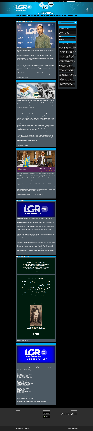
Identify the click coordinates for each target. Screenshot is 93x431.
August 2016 (61, 80)
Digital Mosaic (76, 428)
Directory (52, 15)
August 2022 (70, 55)
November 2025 (71, 43)
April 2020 (70, 64)
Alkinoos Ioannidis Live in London (64, 28)
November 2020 (61, 62)
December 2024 (65, 46)
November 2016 (61, 79)
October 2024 (61, 47)
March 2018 (67, 73)
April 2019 (63, 69)
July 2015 (65, 84)
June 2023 (60, 52)
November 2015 (66, 83)
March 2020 (61, 65)
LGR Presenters (23, 15)
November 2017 (71, 74)
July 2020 (60, 64)
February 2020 (65, 65)
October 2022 (66, 55)
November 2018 (71, 70)
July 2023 (74, 51)
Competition (59, 15)
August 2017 (70, 75)
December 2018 (65, 70)
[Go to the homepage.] (26, 7)
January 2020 (70, 65)
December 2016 (70, 78)
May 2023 (64, 52)
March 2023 (71, 52)
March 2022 (71, 56)
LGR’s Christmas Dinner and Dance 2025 (65, 31)
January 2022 (66, 57)
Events (38, 15)
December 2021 (70, 57)
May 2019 (60, 69)
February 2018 (72, 73)
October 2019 (71, 66)
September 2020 (66, 62)
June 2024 (60, 48)
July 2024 (74, 47)
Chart (47, 15)
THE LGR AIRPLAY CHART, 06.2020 (22, 344)
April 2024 (67, 48)
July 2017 (74, 75)
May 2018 (60, 73)
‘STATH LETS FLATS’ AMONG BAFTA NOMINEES (24, 21)
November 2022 (61, 55)
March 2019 (67, 69)
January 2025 (61, 46)
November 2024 (71, 46)
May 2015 (72, 84)
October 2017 (61, 75)
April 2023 (67, 52)
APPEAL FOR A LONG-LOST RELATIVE (22, 256)
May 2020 (67, 64)
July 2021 (64, 60)
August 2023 (70, 51)
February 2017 (61, 78)
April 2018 (63, 73)
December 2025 (65, 43)
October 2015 (71, 83)
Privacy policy (72, 1)
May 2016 (71, 80)
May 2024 (64, 48)
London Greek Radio (25, 77)
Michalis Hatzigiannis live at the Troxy (64, 33)
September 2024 (65, 47)
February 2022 (61, 57)
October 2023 (61, 51)
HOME (17, 15)
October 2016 (66, 79)
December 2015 (61, 83)
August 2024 (70, 47)
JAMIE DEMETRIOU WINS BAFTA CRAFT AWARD (24, 148)
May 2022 (64, 56)
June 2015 (69, 84)
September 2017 (65, 75)
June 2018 (72, 71)
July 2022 (74, 55)
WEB (41, 5)
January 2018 (61, 74)
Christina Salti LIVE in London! (63, 32)
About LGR (18, 413)
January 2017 (66, 78)
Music (60, 39)
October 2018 (61, 71)
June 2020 (63, 64)
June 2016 (67, 80)
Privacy (17, 423)
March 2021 (64, 61)
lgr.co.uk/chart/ (26, 401)
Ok (67, 1)
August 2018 (65, 71)
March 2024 (71, 48)
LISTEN (46, 7)
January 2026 (61, 43)
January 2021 (73, 61)
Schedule (30, 15)
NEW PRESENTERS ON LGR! (21, 200)
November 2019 (66, 66)
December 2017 (65, 74)
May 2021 (71, 60)
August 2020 (71, 62)
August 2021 (61, 60)
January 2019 (61, 70)
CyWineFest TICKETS (71, 15)
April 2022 (67, 56)
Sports (64, 39)
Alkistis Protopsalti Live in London (64, 29)
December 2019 (61, 66)
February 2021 (68, 61)
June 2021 (67, 60)
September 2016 (71, 79)
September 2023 (65, 51)
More (64, 15)
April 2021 (60, 61)
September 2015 (61, 84)
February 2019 (72, 69)
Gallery (43, 15)
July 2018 (68, 71)
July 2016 (64, 80)
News (34, 15)
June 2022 (60, 56)
